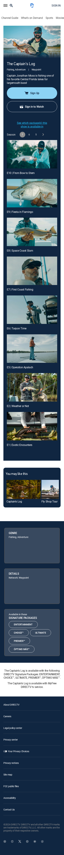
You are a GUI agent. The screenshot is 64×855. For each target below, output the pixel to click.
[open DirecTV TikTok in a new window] (42, 841)
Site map (7, 774)
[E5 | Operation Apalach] (32, 348)
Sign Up (34, 93)
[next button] (43, 134)
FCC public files (11, 786)
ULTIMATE (40, 632)
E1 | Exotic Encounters (19, 445)
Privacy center (10, 739)
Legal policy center (12, 728)
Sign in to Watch (34, 106)
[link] (23, 489)
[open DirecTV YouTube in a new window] (34, 841)
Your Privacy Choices (18, 751)
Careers (7, 716)
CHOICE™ (19, 632)
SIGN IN (56, 5)
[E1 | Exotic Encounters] (32, 426)
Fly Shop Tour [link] (49, 501)
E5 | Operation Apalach (20, 367)
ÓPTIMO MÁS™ (21, 649)
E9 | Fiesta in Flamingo (20, 212)
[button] (5, 5)
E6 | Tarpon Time (16, 328)
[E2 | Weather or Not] (32, 387)
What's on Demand (32, 18)
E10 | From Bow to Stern (21, 173)
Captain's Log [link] (14, 501)
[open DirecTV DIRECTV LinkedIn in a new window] (4, 841)
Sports (49, 18)
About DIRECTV (11, 704)
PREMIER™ (19, 640)
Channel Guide (9, 18)
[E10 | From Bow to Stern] (32, 154)
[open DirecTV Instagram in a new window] (27, 841)
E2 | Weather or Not (18, 406)
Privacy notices (11, 763)
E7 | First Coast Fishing (20, 289)
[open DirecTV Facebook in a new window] (12, 841)
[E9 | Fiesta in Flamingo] (32, 193)
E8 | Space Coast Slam (20, 250)
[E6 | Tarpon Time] (32, 309)
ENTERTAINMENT (23, 624)
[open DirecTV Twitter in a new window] (19, 841)
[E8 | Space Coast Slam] (32, 232)
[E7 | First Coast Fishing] (32, 271)
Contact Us (9, 809)
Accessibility (9, 797)
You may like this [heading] (16, 474)
